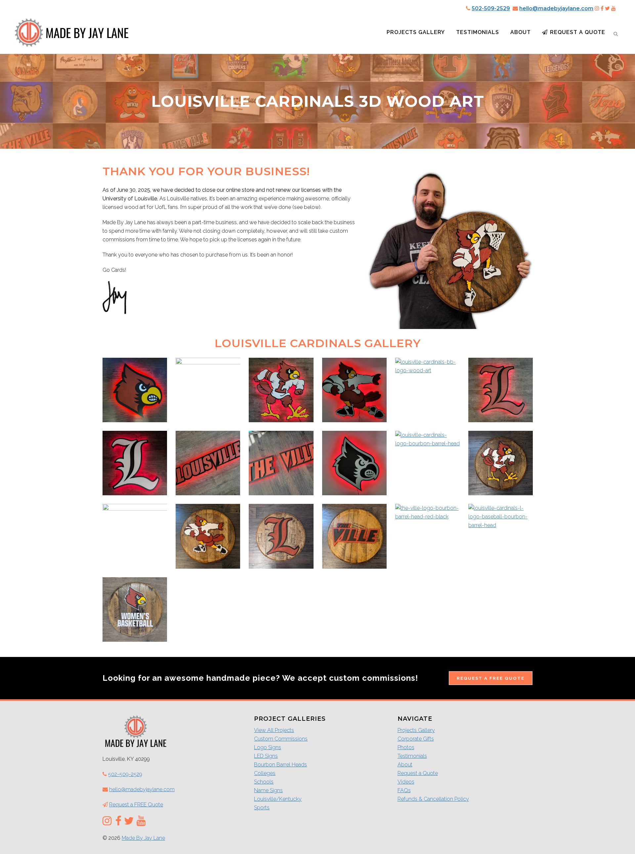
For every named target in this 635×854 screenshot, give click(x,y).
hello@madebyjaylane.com (556, 8)
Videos (406, 782)
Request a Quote (418, 773)
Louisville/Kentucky (278, 799)
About (405, 764)
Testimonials (412, 756)
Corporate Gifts (416, 739)
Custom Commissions (281, 739)
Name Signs (268, 790)
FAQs (404, 790)
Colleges (264, 773)
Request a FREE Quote (491, 677)
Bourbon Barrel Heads (280, 764)
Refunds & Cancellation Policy (433, 799)
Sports (262, 807)
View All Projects (274, 730)
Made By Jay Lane (143, 838)
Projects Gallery (416, 730)
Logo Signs (267, 747)
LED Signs (266, 756)
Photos (406, 747)
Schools (264, 782)
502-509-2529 (491, 8)
